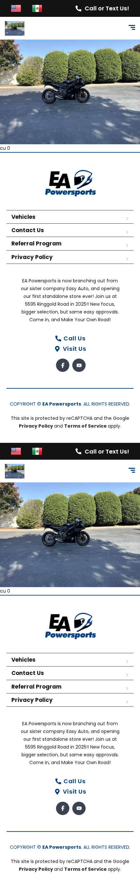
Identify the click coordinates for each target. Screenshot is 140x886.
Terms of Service (86, 426)
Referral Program (36, 243)
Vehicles (23, 217)
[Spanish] (37, 8)
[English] (16, 8)
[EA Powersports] (14, 28)
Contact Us (27, 230)
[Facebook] (62, 365)
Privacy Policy (32, 257)
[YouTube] (79, 365)
